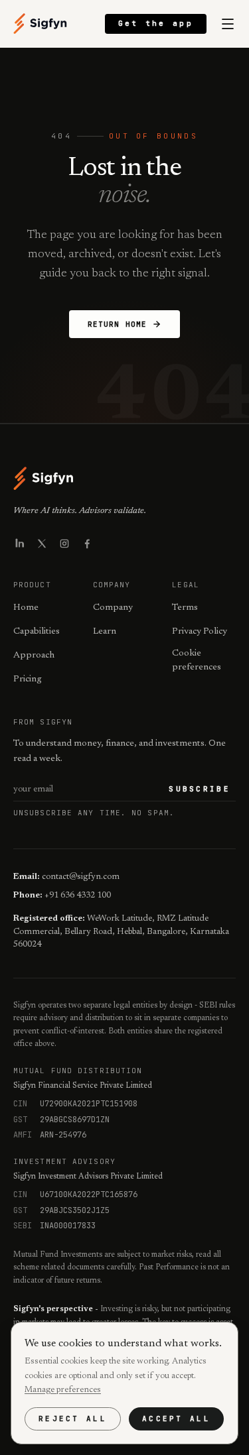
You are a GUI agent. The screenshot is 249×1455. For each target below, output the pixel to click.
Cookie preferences (196, 660)
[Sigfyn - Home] (40, 23)
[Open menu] (227, 24)
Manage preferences (63, 1389)
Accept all (176, 1418)
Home (26, 607)
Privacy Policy (199, 631)
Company (113, 607)
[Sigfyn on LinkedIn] (19, 544)
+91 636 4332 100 (77, 895)
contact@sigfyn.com (81, 876)
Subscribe (199, 788)
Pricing (27, 679)
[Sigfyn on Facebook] (87, 544)
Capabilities (36, 631)
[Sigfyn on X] (42, 544)
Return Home (117, 324)
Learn (104, 631)
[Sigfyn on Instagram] (64, 544)
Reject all (73, 1418)
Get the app (155, 23)
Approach (33, 655)
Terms (185, 607)
